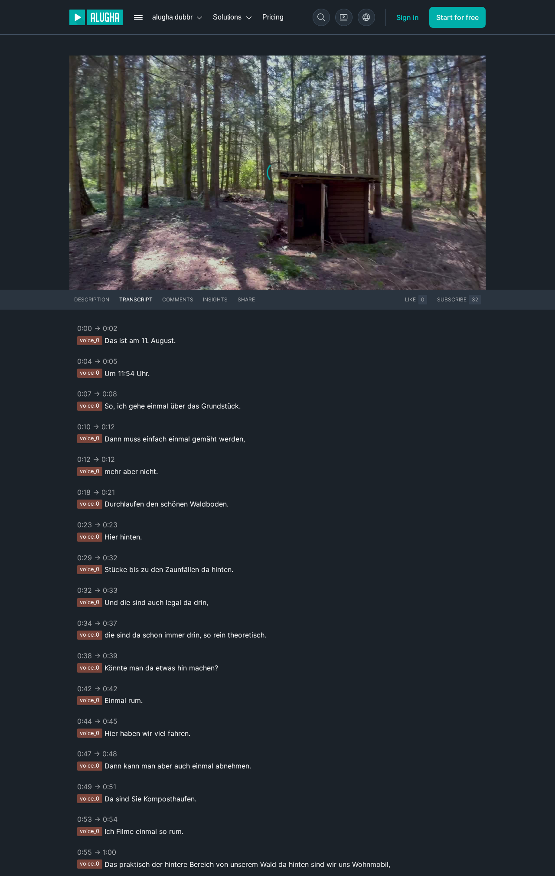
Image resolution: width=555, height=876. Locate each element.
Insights (215, 299)
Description (91, 299)
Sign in (407, 17)
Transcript (136, 299)
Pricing (273, 17)
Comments (177, 299)
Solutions (227, 17)
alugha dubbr (172, 17)
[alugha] (96, 17)
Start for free (457, 17)
